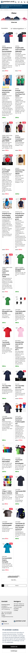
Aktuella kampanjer (19, 605)
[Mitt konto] (21, 2)
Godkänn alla (14, 646)
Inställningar (14, 651)
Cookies (16, 610)
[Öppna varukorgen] (24, 2)
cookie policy (9, 642)
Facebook (6, 623)
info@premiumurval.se (7, 616)
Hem (1, 9)
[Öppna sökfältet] (15, 2)
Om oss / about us (19, 604)
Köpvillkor (16, 609)
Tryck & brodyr (18, 607)
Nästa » (17, 585)
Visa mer (14, 22)
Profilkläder (6, 9)
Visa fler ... (14, 580)
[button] (3, 33)
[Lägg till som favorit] (18, 2)
